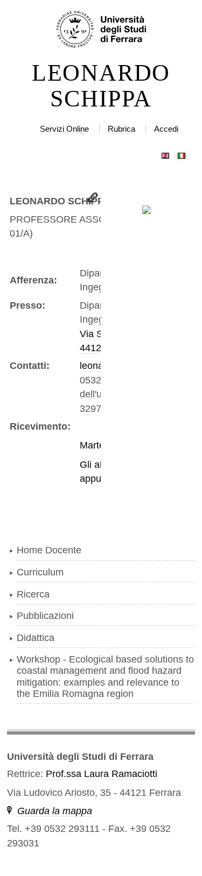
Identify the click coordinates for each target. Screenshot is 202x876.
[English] (165, 153)
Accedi (166, 128)
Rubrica (121, 128)
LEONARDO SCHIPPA (101, 86)
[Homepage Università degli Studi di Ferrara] (100, 30)
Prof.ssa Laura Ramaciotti (101, 773)
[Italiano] (181, 153)
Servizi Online (64, 128)
